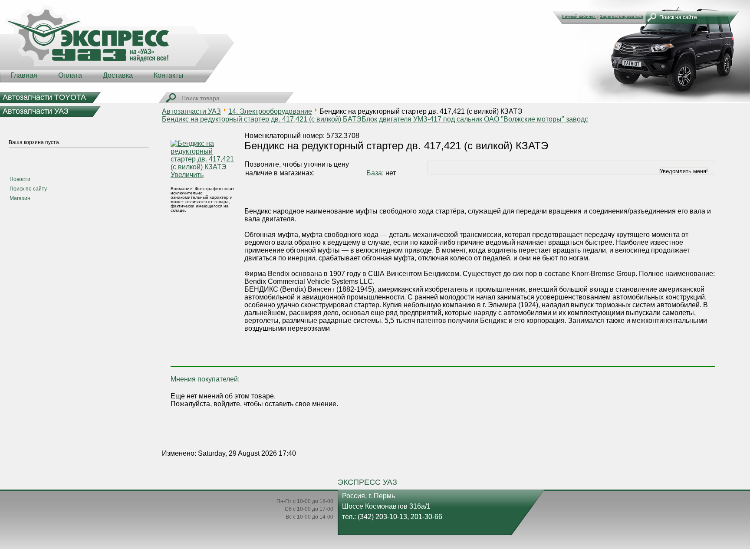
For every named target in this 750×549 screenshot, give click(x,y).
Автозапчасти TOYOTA (44, 97)
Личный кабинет (579, 16)
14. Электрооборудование (270, 111)
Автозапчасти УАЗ (36, 111)
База (374, 173)
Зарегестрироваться (621, 16)
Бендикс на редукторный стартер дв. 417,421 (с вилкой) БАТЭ (262, 119)
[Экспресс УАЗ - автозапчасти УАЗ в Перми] (117, 43)
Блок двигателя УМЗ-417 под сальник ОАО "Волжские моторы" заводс (475, 119)
